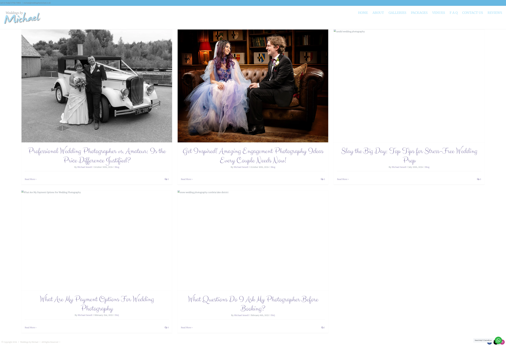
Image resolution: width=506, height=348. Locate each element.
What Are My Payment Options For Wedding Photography (97, 304)
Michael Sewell (84, 167)
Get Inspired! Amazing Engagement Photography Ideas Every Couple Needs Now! (253, 156)
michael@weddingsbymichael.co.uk (37, 3)
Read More (30, 179)
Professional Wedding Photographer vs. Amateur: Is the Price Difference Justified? (97, 156)
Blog (117, 167)
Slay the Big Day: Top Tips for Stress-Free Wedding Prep (409, 156)
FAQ (117, 315)
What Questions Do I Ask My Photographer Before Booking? (253, 304)
